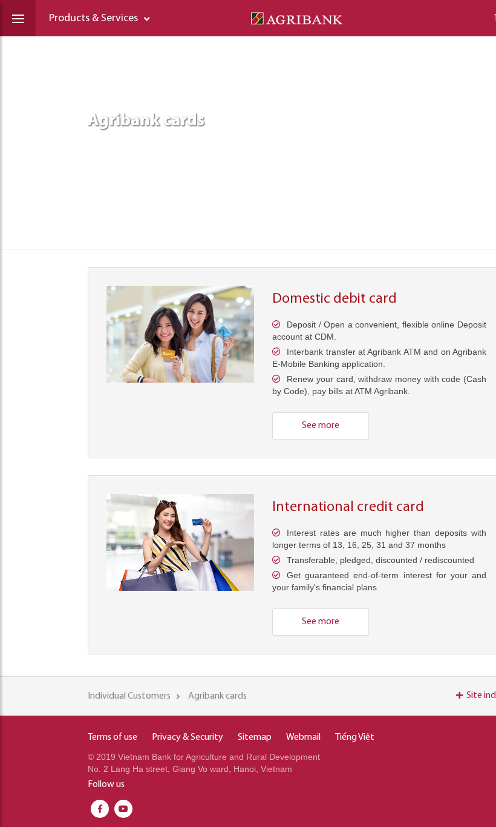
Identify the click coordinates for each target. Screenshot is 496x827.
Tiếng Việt (354, 737)
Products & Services (93, 18)
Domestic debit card (334, 299)
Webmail (303, 737)
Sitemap (255, 737)
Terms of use (112, 737)
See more (320, 425)
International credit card (348, 507)
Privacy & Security (187, 737)
